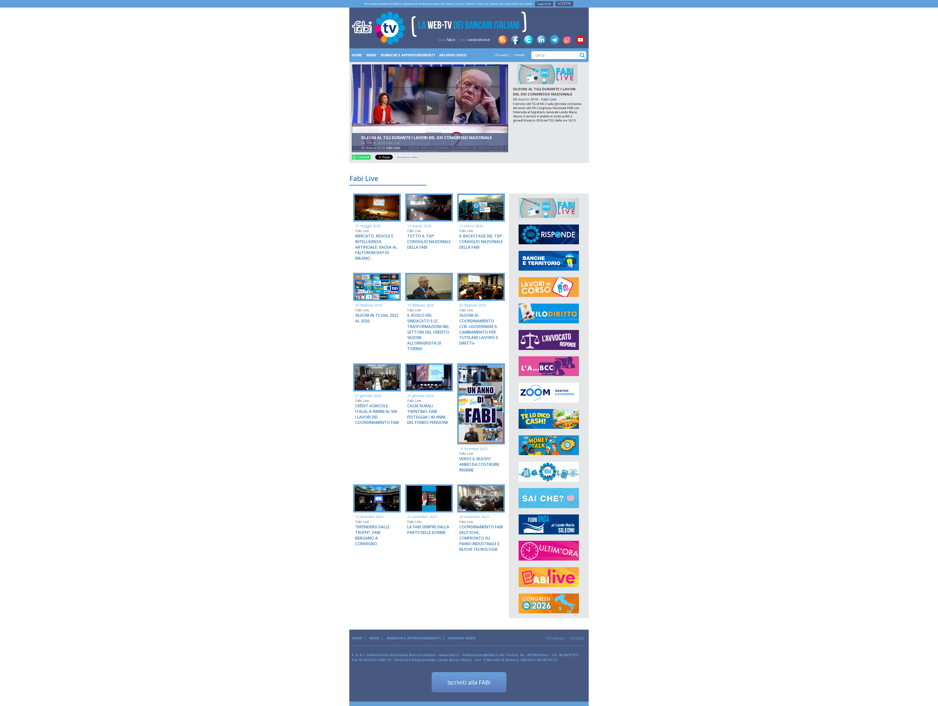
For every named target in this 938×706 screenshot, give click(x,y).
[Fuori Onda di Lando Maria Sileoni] (549, 524)
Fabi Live (393, 147)
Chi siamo (501, 55)
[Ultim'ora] (549, 551)
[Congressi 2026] (549, 603)
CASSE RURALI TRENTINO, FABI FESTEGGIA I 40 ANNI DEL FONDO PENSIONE (427, 414)
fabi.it (446, 39)
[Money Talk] (549, 445)
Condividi (363, 157)
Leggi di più (544, 3)
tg (554, 39)
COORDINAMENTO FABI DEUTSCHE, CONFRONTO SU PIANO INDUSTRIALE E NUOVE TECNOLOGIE (481, 538)
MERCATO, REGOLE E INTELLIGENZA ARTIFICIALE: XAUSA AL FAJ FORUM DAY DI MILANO (376, 247)
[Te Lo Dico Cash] (549, 419)
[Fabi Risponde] (549, 234)
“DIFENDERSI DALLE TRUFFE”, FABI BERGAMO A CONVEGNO (372, 535)
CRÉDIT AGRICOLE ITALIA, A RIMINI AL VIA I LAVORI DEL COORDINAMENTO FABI (377, 414)
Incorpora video (407, 157)
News (371, 55)
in (541, 39)
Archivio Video (453, 55)
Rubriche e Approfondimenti (408, 55)
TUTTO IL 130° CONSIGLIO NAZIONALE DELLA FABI (429, 241)
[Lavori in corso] (549, 287)
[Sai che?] (549, 498)
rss (502, 39)
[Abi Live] (549, 577)
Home (357, 55)
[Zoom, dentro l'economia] (549, 392)
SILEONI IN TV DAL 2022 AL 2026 (376, 318)
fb (515, 39)
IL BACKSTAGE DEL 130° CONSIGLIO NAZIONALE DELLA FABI (481, 241)
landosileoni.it (475, 39)
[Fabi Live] (547, 74)
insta (567, 39)
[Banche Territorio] (549, 261)
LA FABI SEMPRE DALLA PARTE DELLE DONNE (428, 529)
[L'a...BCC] (549, 366)
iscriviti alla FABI (469, 682)
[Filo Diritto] (549, 313)
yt (580, 39)
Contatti (518, 55)
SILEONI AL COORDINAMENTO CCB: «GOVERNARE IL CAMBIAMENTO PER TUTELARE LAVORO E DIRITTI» (478, 329)
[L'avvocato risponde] (549, 340)
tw (528, 39)
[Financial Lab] (549, 471)
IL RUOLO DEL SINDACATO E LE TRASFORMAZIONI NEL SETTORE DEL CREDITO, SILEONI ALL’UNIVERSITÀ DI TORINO (428, 332)
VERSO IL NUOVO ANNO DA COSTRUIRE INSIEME (479, 464)
